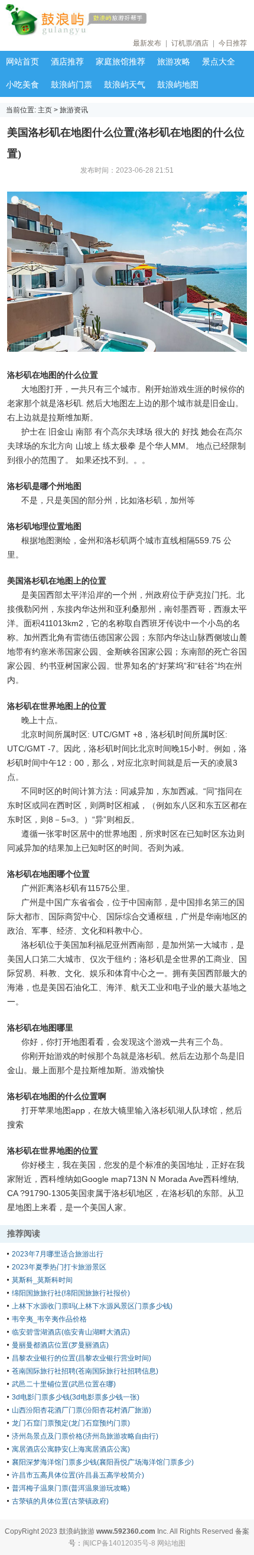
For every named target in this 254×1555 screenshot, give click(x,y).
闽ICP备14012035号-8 (119, 1543)
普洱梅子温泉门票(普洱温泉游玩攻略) (71, 1488)
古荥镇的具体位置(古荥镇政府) (60, 1501)
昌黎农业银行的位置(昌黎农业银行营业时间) (81, 1358)
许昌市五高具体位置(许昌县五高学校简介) (78, 1475)
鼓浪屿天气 (124, 84)
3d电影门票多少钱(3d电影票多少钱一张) (75, 1397)
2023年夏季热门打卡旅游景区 (59, 1267)
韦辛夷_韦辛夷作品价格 (49, 1319)
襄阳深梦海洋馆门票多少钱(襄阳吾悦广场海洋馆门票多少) (103, 1462)
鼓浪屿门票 (71, 84)
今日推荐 (233, 43)
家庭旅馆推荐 (120, 61)
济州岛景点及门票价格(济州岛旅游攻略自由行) (85, 1436)
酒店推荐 (67, 61)
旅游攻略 (173, 61)
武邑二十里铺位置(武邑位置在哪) (64, 1384)
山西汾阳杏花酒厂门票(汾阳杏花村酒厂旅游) (81, 1410)
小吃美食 (22, 84)
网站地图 (171, 1543)
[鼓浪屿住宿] (112, 20)
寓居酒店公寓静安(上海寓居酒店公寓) (71, 1449)
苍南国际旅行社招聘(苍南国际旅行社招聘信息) (85, 1371)
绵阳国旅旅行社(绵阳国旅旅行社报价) (71, 1293)
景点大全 (218, 61)
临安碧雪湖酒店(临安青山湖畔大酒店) (71, 1332)
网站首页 (22, 61)
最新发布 (147, 43)
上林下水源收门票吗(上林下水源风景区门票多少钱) (92, 1306)
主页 (45, 110)
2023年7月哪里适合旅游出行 (57, 1254)
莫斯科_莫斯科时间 (42, 1280)
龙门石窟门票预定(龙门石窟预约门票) (71, 1423)
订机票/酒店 (190, 43)
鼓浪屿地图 (177, 84)
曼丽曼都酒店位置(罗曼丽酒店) (60, 1345)
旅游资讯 (74, 110)
